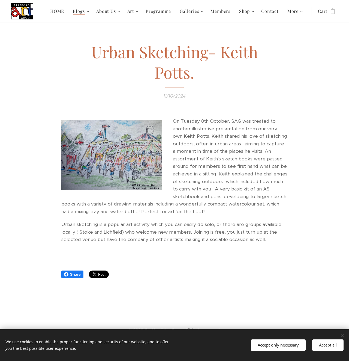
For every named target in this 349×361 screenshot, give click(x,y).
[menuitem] (58, 11)
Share (75, 274)
